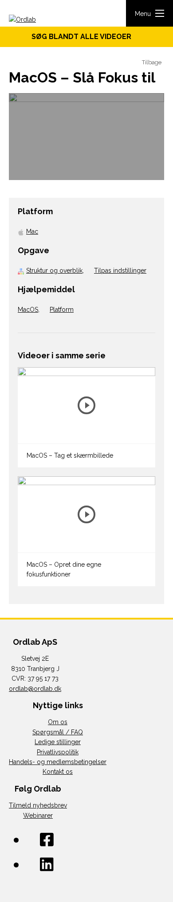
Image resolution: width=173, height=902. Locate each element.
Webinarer (38, 815)
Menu (143, 13)
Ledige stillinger (58, 741)
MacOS (28, 309)
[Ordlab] (35, 20)
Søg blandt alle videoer (84, 36)
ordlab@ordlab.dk (35, 688)
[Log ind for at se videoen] (86, 137)
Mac (32, 231)
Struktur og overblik (54, 270)
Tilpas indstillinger (120, 270)
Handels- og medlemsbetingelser (57, 761)
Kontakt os (58, 771)
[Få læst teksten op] (129, 62)
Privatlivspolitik (58, 752)
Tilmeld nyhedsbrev (38, 805)
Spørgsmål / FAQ (57, 732)
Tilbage (151, 62)
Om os (57, 722)
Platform (62, 309)
